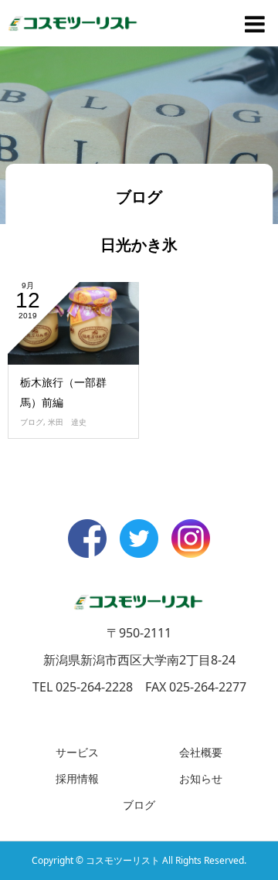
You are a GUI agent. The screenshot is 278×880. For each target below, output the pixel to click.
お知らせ (200, 778)
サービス (77, 752)
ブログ (31, 421)
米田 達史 (67, 421)
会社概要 (200, 752)
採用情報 (77, 778)
